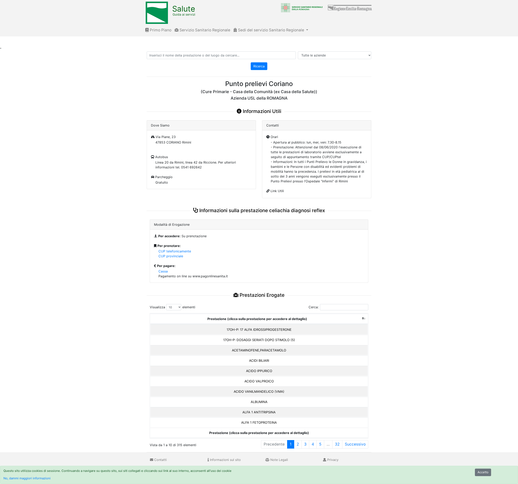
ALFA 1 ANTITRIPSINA (259, 412)
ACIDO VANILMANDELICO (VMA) (259, 391)
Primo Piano (160, 30)
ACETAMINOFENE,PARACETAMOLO (259, 350)
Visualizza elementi (172, 307)
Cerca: (313, 307)
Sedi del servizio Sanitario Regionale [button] (271, 30)
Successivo (355, 444)
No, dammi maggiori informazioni (27, 478)
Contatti (160, 460)
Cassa (163, 271)
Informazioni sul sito (225, 460)
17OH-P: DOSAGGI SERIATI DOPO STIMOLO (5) (259, 340)
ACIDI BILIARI (259, 360)
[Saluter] (301, 7)
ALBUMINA (259, 402)
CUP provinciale (170, 256)
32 (337, 444)
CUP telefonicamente (174, 251)
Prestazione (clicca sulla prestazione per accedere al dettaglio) (257, 319)
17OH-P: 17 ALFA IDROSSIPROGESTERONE (259, 330)
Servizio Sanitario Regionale (204, 30)
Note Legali (278, 460)
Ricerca (259, 66)
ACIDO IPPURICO (259, 371)
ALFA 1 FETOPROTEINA (259, 422)
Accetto (483, 472)
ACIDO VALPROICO (259, 381)
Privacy (332, 460)
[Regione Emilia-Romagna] (350, 7)
